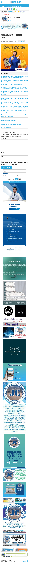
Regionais (22, 11)
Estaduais (3, 13)
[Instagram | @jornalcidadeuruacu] (9, 9)
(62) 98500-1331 (18, 9)
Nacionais (23, 13)
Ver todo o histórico (6, 127)
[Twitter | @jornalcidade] (11, 9)
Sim (10, 179)
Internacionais (5, 14)
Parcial (19, 179)
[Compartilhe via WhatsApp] (22, 41)
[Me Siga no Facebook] (8, 20)
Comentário (3, 138)
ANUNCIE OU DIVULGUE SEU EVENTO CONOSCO (23, 562)
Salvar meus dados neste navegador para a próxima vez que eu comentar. (14, 163)
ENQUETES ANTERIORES (15, 181)
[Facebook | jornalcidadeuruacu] (7, 9)
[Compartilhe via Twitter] (20, 41)
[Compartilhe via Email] (24, 41)
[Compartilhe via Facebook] (18, 41)
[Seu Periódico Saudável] (15, 2)
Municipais (17, 11)
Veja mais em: (4, 11)
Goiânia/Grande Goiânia (13, 13)
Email (2, 156)
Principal (10, 11)
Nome (2, 152)
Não (13, 179)
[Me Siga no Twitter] (10, 20)
